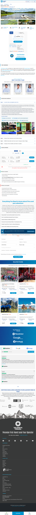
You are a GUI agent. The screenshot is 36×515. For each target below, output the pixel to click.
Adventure (4, 460)
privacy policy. (24, 254)
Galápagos (4, 456)
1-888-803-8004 (23, 435)
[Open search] (32, 2)
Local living (4, 465)
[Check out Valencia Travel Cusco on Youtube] (32, 440)
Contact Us (4, 491)
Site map (23, 506)
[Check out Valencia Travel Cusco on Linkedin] (21, 440)
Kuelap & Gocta (5, 452)
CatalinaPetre (4, 356)
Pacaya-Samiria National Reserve (7, 70)
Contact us (19, 506)
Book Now (32, 157)
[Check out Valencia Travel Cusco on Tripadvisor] (27, 440)
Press (3, 481)
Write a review (31, 351)
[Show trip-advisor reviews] (6, 348)
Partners (4, 488)
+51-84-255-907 (9, 495)
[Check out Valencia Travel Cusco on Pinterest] (15, 440)
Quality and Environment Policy (7, 485)
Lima (3, 447)
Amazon (4, 450)
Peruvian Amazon (27, 68)
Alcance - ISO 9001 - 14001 (7, 487)
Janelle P (3, 371)
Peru (11, 4)
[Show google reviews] (18, 348)
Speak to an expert (31, 231)
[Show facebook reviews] (29, 348)
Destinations (6, 4)
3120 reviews (20, 51)
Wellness (4, 464)
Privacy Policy (5, 482)
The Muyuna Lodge (4, 68)
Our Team (4, 479)
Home (2, 4)
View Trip (13, 323)
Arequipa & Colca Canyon (6, 445)
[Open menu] (35, 2)
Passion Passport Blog (6, 480)
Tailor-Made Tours (5, 476)
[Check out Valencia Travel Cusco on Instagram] (9, 440)
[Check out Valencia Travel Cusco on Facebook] (3, 440)
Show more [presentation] (2, 75)
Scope (3, 486)
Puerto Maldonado (5, 453)
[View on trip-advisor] (18, 366)
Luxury (3, 466)
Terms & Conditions (14, 506)
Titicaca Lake (4, 451)
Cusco (3, 446)
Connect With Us (18, 256)
